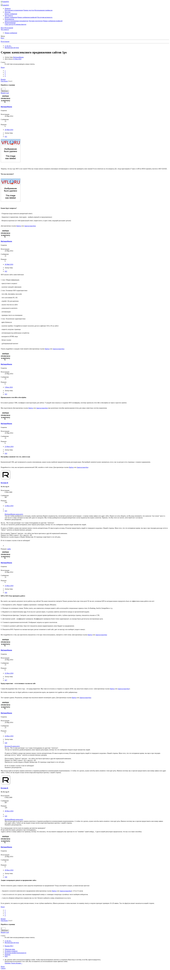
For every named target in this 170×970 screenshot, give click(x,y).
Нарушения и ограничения (14, 10)
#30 (6, 877)
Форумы (7, 12)
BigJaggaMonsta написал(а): (14, 514)
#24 (6, 453)
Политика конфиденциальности (15, 953)
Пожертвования (10, 22)
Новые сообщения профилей (27, 17)
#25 (6, 511)
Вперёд (3, 79)
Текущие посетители (36, 21)
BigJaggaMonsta (18, 57)
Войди (19, 226)
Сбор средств (9, 24)
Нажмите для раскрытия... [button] (13, 519)
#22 (6, 271)
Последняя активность (44, 17)
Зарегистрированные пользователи (16, 21)
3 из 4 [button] (10, 81)
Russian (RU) (9, 946)
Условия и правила (11, 951)
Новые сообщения (11, 14)
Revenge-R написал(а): (12, 746)
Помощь (7, 954)
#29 (6, 816)
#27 (6, 680)
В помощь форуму (20, 24)
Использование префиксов (43, 10)
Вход (2, 38)
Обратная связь (10, 949)
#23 (6, 394)
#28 (6, 743)
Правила (8, 8)
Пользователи (9, 19)
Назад (3, 67)
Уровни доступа (28, 10)
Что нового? (9, 15)
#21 (6, 136)
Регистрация (5, 41)
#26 (6, 592)
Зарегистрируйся (30, 226)
